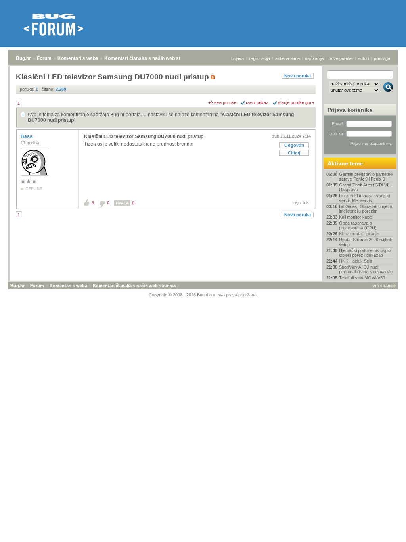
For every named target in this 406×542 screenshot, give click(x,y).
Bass (27, 136)
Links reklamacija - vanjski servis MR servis (364, 198)
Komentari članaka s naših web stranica (149, 58)
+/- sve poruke (222, 102)
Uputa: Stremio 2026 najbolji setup (365, 242)
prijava (237, 58)
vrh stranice (384, 285)
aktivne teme (287, 58)
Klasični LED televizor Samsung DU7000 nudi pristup (143, 136)
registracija (259, 58)
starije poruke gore (296, 102)
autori (363, 58)
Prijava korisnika (349, 110)
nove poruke (341, 58)
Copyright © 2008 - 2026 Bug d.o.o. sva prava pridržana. (203, 294)
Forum (44, 58)
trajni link (300, 202)
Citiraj (294, 152)
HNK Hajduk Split (355, 261)
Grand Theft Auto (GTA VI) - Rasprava (366, 187)
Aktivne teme (345, 163)
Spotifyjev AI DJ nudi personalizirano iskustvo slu (366, 269)
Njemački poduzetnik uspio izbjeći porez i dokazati (365, 253)
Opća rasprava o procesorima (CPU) (358, 225)
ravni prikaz (257, 102)
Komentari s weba (77, 58)
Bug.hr (23, 58)
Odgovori (294, 145)
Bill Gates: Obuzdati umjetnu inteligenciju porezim (366, 208)
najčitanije (314, 58)
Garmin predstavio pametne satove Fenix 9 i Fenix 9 (366, 176)
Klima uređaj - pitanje (359, 233)
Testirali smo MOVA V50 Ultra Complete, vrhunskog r (366, 280)
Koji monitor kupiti (355, 217)
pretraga (382, 58)
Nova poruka (297, 75)
